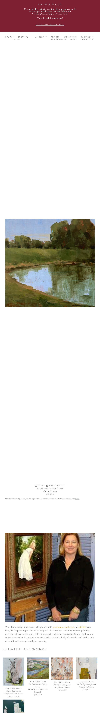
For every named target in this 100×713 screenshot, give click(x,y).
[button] (41, 37)
